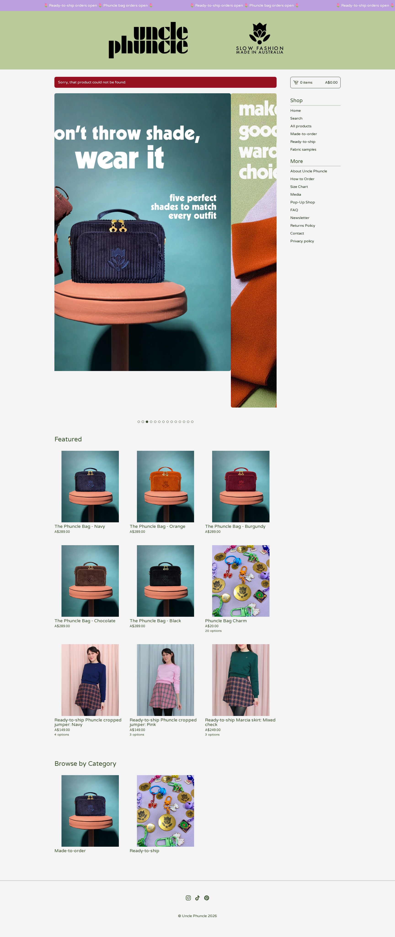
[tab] (139, 422)
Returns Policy (302, 225)
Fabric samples (303, 149)
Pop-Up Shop (302, 202)
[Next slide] (270, 255)
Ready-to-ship (302, 141)
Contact (297, 233)
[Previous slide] (60, 255)
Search (296, 118)
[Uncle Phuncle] (197, 40)
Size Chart (299, 186)
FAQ (294, 210)
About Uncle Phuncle (308, 171)
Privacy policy (302, 241)
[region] (197, 5)
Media (295, 194)
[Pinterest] (206, 897)
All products (301, 126)
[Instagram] (188, 897)
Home (295, 110)
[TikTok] (197, 897)
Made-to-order (303, 134)
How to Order (302, 179)
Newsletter (300, 218)
